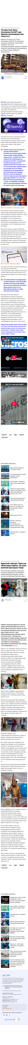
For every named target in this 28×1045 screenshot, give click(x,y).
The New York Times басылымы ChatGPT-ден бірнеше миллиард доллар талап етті (12, 33)
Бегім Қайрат (8, 76)
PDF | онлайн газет (7, 1008)
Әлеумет (9, 27)
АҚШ (15, 434)
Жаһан (14, 27)
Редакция (5, 1007)
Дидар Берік (8, 599)
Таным (18, 27)
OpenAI (22, 434)
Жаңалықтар (3, 27)
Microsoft (4, 437)
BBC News (3, 102)
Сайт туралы (5, 1005)
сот (10, 434)
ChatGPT (4, 434)
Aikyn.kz (3, 115)
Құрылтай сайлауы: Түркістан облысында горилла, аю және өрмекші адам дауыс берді (13, 565)
